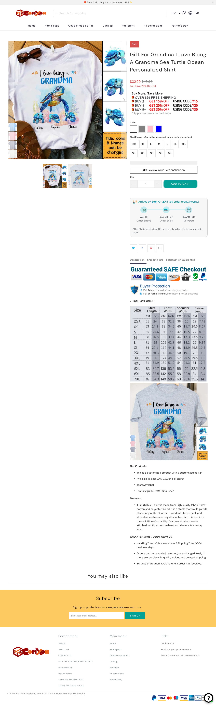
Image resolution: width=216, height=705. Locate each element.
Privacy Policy (65, 667)
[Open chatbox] (208, 698)
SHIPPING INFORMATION (70, 679)
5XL (152, 153)
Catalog (113, 661)
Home (113, 643)
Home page (115, 649)
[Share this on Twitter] (133, 248)
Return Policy (65, 673)
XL (175, 144)
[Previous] (11, 100)
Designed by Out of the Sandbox (44, 693)
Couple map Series (119, 655)
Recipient (114, 667)
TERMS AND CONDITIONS (71, 685)
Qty (132, 177)
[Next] (124, 100)
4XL (143, 153)
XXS (134, 144)
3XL (134, 153)
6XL (161, 153)
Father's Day (116, 679)
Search (61, 643)
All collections (117, 673)
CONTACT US (65, 655)
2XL (184, 144)
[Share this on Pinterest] (151, 248)
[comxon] (31, 13)
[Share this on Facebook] (142, 248)
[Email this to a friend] (160, 248)
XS (142, 144)
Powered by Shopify (74, 693)
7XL (170, 153)
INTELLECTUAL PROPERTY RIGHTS (75, 661)
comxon (20, 693)
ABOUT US (63, 649)
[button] (108, 26)
